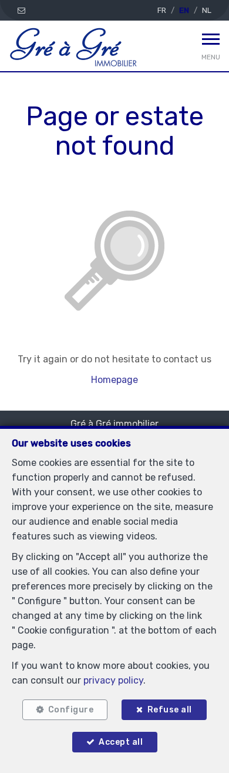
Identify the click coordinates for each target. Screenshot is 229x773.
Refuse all (169, 710)
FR (161, 10)
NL (206, 10)
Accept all (121, 742)
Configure (71, 710)
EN (184, 10)
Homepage (114, 379)
